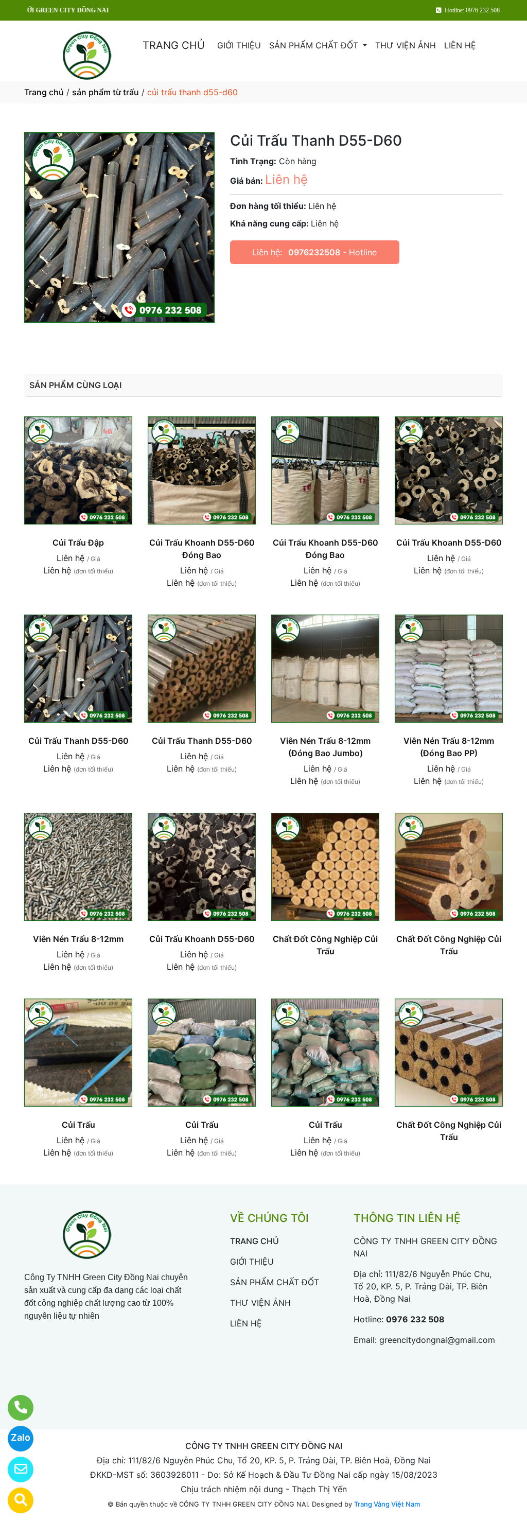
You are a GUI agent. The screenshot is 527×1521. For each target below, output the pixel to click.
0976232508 (314, 252)
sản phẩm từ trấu (105, 92)
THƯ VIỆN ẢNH (405, 45)
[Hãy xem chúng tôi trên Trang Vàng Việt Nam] (14, 1500)
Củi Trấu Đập (78, 542)
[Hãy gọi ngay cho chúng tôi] (14, 1407)
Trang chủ (44, 92)
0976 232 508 (415, 1319)
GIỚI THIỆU (239, 45)
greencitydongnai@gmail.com (437, 1340)
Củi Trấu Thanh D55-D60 (78, 741)
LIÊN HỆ (460, 45)
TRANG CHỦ (174, 45)
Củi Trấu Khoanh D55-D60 (449, 542)
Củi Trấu (78, 1125)
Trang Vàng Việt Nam (387, 1504)
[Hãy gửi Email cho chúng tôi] (14, 1469)
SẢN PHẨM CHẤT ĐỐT (315, 45)
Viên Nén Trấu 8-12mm (78, 939)
